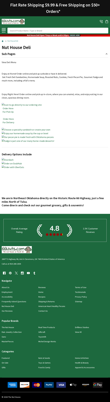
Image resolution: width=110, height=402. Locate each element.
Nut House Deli (8, 306)
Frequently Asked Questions (14, 301)
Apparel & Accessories (85, 367)
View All (78, 332)
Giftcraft (41, 332)
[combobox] (57, 30)
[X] (16, 273)
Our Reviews (7, 311)
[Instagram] (22, 273)
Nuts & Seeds (44, 358)
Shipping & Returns (46, 301)
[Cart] (107, 21)
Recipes (41, 297)
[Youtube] (28, 273)
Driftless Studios (82, 327)
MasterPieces (8, 341)
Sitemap (78, 301)
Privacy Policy (81, 297)
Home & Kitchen (82, 358)
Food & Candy (44, 367)
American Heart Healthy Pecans (51, 306)
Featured (6, 358)
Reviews (42, 287)
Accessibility (7, 297)
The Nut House (8, 327)
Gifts (4, 367)
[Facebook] (4, 273)
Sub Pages (8, 54)
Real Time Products (46, 327)
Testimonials (80, 292)
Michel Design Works (47, 341)
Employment (7, 292)
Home (40, 292)
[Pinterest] (10, 273)
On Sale (5, 362)
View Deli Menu (9, 62)
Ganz (4, 336)
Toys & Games (44, 362)
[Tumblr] (34, 273)
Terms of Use (80, 287)
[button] (55, 35)
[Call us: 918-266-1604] (101, 21)
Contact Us (43, 311)
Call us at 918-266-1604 (11, 264)
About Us (5, 287)
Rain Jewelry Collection (12, 332)
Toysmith (42, 336)
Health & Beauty (82, 362)
